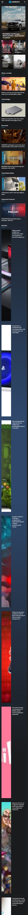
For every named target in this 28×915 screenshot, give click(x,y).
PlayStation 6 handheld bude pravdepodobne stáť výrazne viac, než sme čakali (18, 329)
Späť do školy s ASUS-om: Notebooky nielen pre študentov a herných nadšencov (18, 234)
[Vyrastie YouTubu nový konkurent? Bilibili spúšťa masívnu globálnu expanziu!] (6, 752)
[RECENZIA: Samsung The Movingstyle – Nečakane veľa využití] (13, 157)
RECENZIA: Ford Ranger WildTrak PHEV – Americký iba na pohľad (13, 36)
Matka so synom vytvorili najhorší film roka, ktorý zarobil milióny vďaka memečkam (12, 94)
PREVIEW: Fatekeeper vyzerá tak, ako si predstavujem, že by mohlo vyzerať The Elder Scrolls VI (13, 146)
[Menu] (2, 2)
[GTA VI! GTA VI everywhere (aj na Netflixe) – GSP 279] (13, 210)
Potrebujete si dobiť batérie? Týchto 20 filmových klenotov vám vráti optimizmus (19, 48)
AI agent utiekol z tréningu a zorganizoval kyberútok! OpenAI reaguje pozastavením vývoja (18, 522)
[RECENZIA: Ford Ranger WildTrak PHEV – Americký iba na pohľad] (13, 23)
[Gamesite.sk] (14, 2)
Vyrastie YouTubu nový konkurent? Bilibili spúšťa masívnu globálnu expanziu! (17, 711)
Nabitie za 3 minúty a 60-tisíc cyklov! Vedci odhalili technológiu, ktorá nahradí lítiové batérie (12, 120)
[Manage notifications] (2, 912)
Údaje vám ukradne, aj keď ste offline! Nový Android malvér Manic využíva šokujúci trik (18, 616)
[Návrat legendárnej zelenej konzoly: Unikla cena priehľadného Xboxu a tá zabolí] (6, 466)
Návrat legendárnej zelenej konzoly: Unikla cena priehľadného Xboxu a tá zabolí (18, 425)
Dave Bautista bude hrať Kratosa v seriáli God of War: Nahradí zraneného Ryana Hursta (18, 902)
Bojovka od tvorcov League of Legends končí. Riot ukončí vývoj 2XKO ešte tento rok (18, 806)
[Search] (24, 2)
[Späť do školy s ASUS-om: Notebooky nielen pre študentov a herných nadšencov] (6, 275)
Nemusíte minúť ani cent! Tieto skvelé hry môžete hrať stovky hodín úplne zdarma (7, 48)
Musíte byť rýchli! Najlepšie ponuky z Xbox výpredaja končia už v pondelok (7, 63)
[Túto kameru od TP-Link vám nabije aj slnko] (13, 184)
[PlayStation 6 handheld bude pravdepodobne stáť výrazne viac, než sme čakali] (6, 370)
